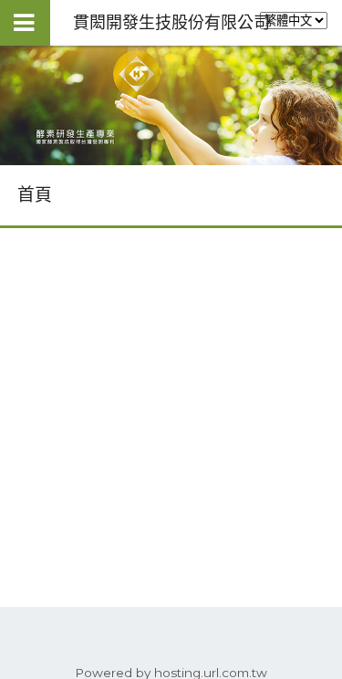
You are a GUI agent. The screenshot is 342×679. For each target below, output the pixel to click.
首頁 (34, 194)
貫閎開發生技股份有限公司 (171, 23)
